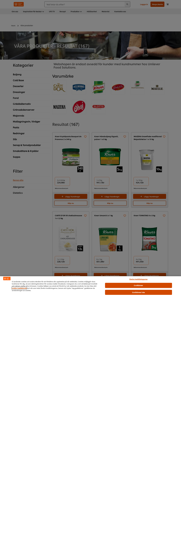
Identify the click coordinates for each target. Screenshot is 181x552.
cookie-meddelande (19, 288)
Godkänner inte (138, 292)
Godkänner (138, 285)
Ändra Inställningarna (138, 279)
